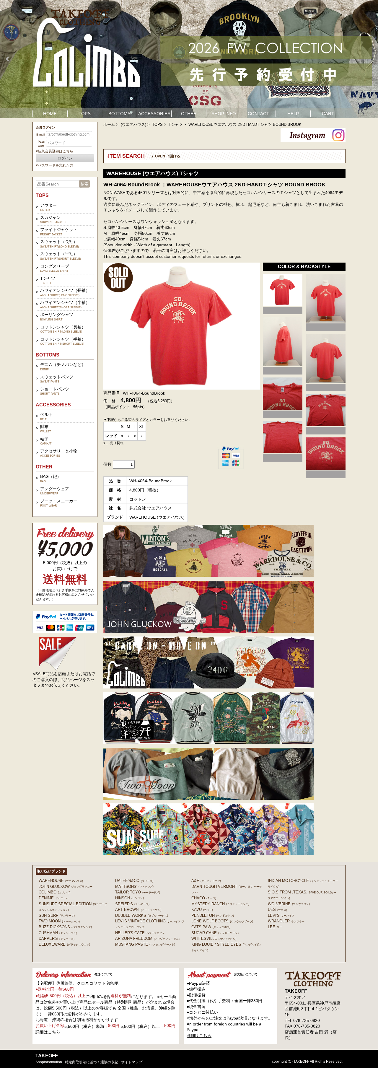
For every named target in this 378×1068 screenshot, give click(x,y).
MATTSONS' (134, 886)
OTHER (189, 113)
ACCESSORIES (154, 113)
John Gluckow (65, 886)
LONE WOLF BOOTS (222, 921)
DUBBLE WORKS (141, 915)
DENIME (54, 898)
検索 (84, 184)
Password (41, 143)
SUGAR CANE (215, 933)
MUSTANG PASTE (145, 944)
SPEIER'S (132, 904)
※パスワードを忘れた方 (54, 165)
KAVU (202, 909)
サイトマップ (131, 1062)
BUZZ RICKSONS (65, 927)
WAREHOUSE (61, 880)
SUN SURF (57, 915)
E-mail (40, 134)
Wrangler (286, 921)
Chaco (203, 898)
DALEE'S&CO (134, 880)
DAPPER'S (56, 938)
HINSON (129, 898)
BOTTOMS (119, 113)
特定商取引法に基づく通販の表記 (91, 1062)
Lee (275, 927)
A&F (206, 880)
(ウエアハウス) (133, 124)
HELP (293, 113)
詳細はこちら (47, 1032)
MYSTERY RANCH (220, 904)
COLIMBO (54, 892)
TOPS (85, 113)
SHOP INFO (223, 113)
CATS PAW (210, 927)
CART (328, 113)
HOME (50, 113)
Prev (7, 59)
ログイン (65, 158)
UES (277, 909)
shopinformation (48, 1062)
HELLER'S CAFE (140, 933)
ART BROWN (138, 909)
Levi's (281, 915)
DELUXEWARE (64, 944)
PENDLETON (212, 915)
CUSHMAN (58, 933)
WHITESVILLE (213, 938)
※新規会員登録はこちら (54, 151)
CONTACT (258, 113)
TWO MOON (59, 921)
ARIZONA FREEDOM (147, 938)
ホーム (109, 124)
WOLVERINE (289, 904)
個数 (107, 464)
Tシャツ (176, 124)
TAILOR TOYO (137, 892)
